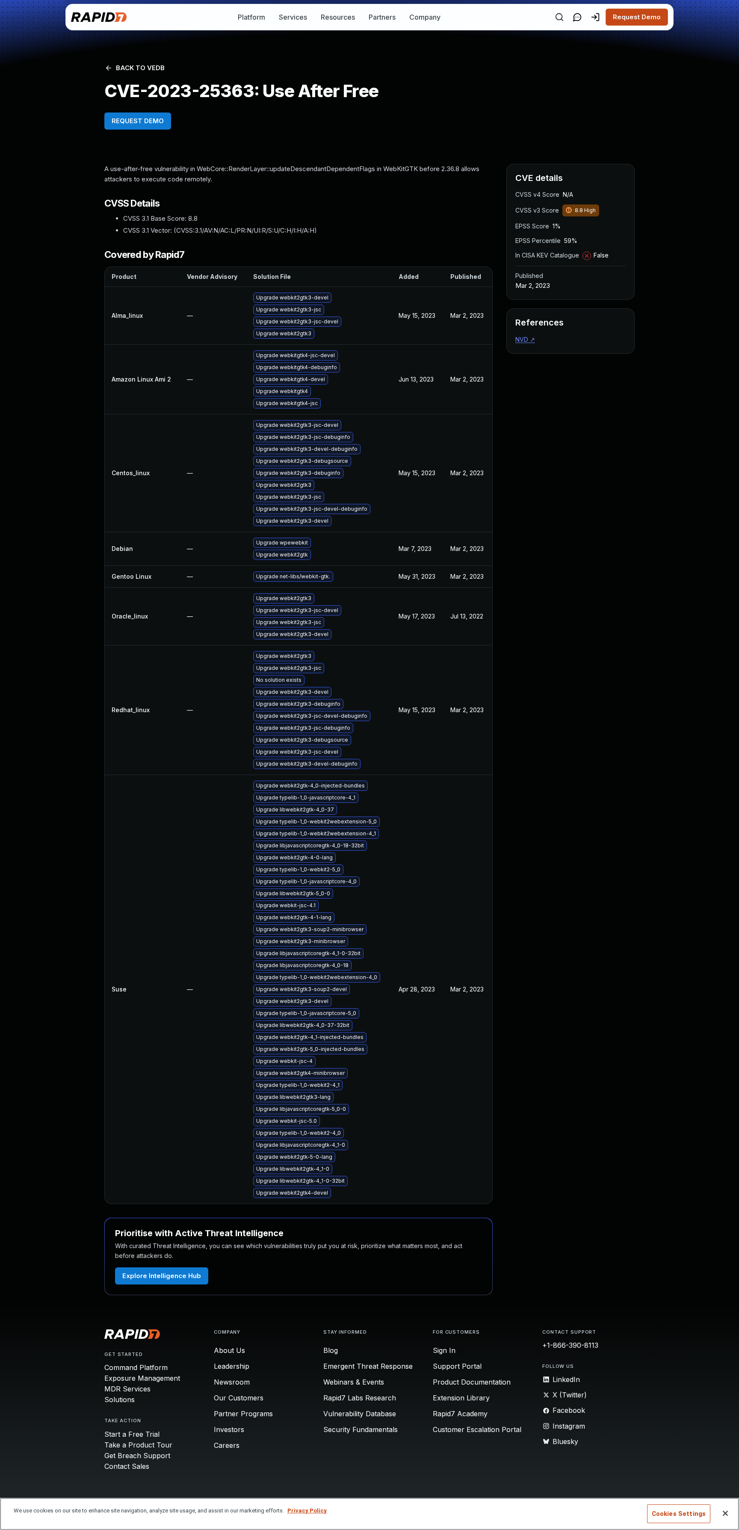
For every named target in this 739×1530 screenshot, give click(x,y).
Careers (226, 1445)
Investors (229, 1429)
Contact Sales (126, 1466)
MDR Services (127, 1389)
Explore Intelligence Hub (161, 1276)
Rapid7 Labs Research (359, 1398)
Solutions (119, 1399)
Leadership (231, 1366)
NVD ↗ (525, 339)
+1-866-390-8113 (570, 1345)
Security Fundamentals (360, 1429)
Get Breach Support (137, 1455)
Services (293, 17)
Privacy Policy (307, 1510)
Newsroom (232, 1382)
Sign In (444, 1350)
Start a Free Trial (132, 1434)
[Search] (559, 17)
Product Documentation (472, 1382)
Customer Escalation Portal (477, 1429)
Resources (338, 17)
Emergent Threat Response (368, 1366)
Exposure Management (142, 1378)
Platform (251, 17)
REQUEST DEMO (138, 121)
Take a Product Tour (138, 1445)
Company (424, 17)
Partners (382, 17)
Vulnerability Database (359, 1413)
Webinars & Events (353, 1382)
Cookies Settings (679, 1514)
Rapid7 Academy (460, 1413)
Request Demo (637, 17)
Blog (330, 1350)
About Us (229, 1350)
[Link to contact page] (577, 17)
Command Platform (136, 1367)
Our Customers (238, 1398)
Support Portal (457, 1366)
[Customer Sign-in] (595, 17)
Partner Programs (243, 1413)
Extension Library (461, 1398)
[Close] (725, 1513)
